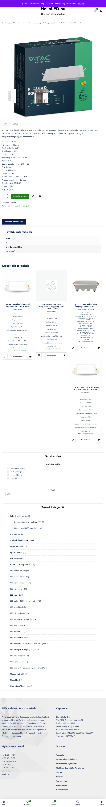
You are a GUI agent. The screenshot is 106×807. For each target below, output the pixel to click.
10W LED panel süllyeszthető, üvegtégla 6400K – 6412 (86, 305)
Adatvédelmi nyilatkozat (66, 759)
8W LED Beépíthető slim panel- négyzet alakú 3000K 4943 (17, 305)
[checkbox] (8, 494)
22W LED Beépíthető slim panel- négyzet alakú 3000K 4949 (85, 388)
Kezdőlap (5, 23)
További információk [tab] (14, 221)
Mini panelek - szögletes (31, 23)
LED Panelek (15, 23)
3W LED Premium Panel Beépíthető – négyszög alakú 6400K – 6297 (51, 306)
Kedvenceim (61, 781)
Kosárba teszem (20, 196)
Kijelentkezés (62, 789)
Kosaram (59, 776)
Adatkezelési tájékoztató (67, 763)
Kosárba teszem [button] (17, 356)
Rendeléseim (61, 785)
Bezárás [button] (81, 3)
